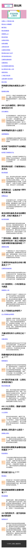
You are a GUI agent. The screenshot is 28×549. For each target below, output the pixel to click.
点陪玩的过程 (5, 46)
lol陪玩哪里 (5, 43)
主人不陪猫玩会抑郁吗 (8, 314)
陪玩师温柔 (5, 172)
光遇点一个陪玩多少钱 (8, 21)
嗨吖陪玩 (4, 27)
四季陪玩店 (5, 196)
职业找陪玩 (5, 453)
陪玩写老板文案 (6, 385)
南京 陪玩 (4, 82)
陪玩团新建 (5, 496)
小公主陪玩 (5, 412)
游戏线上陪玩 (5, 433)
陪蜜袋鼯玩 (5, 360)
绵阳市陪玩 (5, 72)
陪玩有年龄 (5, 37)
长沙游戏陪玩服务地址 (8, 66)
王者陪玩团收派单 (7, 59)
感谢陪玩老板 (5, 246)
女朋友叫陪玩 (5, 40)
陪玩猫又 (4, 476)
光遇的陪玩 (5, 62)
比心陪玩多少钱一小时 (8, 69)
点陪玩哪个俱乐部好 (7, 78)
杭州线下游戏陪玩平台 (8, 152)
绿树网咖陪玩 (5, 134)
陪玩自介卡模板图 (7, 24)
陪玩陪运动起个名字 (7, 53)
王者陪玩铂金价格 (7, 268)
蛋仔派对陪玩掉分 (7, 56)
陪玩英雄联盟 (5, 30)
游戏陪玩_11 (5, 34)
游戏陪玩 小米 (5, 290)
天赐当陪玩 (5, 339)
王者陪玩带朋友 (6, 50)
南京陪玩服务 (5, 219)
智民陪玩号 (5, 519)
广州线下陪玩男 (6, 75)
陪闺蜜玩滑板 (5, 91)
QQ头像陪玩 (5, 111)
